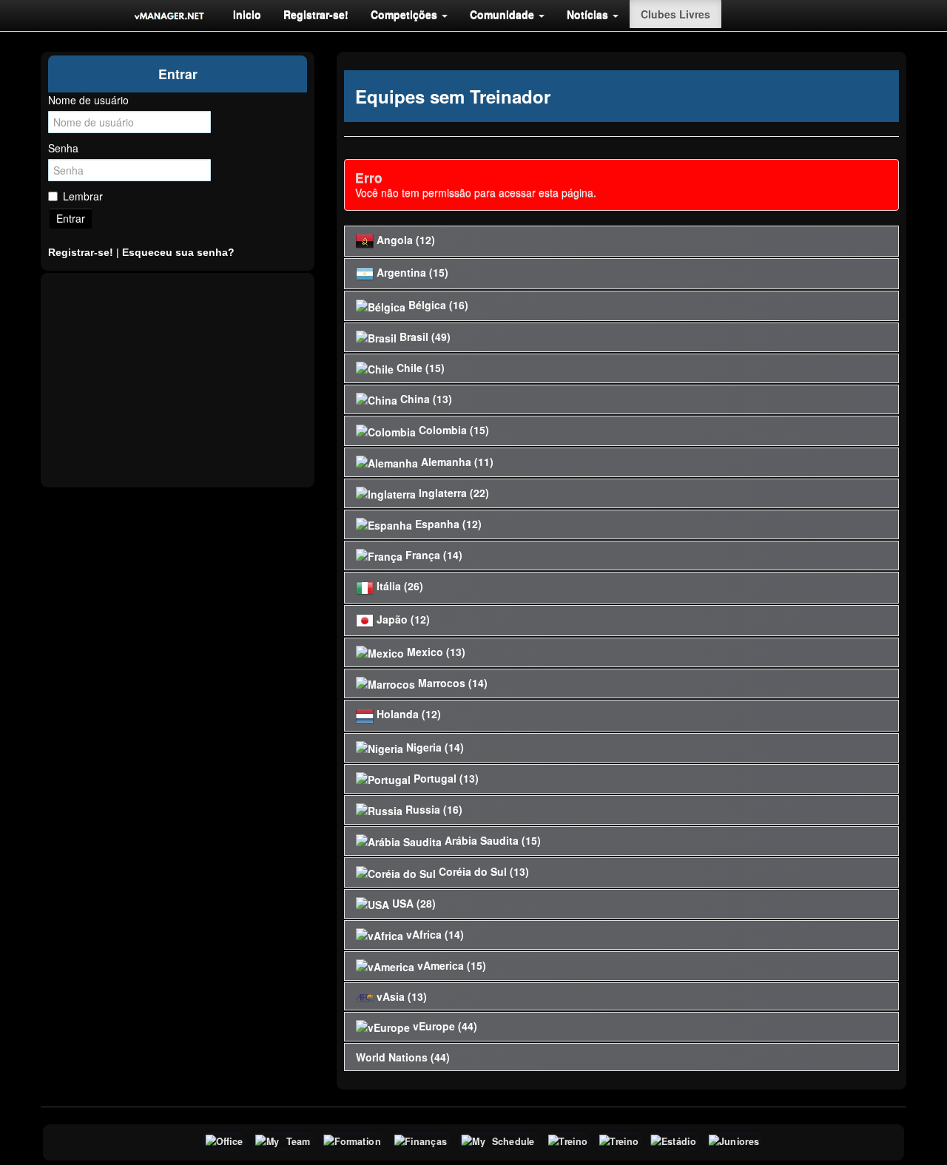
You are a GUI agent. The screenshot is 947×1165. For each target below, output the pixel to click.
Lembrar (83, 196)
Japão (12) (402, 619)
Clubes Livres (675, 14)
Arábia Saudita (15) (491, 840)
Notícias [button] (589, 14)
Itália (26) (398, 585)
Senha (63, 148)
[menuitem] (247, 14)
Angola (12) (404, 239)
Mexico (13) (434, 651)
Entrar (70, 218)
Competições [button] (405, 14)
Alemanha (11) (455, 461)
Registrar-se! (315, 14)
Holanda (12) (407, 713)
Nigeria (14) (433, 747)
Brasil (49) (424, 336)
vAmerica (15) (450, 965)
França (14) (432, 554)
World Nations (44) (403, 1057)
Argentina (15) (411, 272)
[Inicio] (169, 15)
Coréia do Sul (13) (482, 871)
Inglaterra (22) (452, 492)
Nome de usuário (88, 99)
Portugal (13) (445, 778)
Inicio (247, 14)
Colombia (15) (452, 429)
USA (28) (412, 903)
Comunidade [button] (503, 14)
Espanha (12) (447, 523)
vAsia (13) (400, 996)
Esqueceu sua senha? (178, 252)
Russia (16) (432, 809)
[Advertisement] (177, 380)
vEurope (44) (443, 1026)
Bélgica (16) (436, 304)
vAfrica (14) (433, 934)
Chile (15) (419, 367)
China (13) (424, 398)
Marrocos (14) (451, 682)
